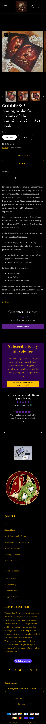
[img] (23, 402)
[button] (6, 6)
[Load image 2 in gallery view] (23, 96)
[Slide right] (43, 96)
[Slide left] (2, 96)
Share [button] (6, 301)
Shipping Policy (11, 596)
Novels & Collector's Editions (16, 542)
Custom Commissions (13, 560)
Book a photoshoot (12, 554)
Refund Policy (10, 578)
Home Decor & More (13, 548)
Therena (19, 723)
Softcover (9, 137)
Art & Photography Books (15, 536)
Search (7, 523)
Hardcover (25, 137)
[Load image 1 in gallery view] (11, 96)
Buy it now (23, 163)
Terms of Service (11, 590)
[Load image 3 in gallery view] (35, 96)
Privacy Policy (10, 584)
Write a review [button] (23, 326)
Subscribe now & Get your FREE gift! (23, 384)
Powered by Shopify (29, 723)
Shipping (5, 147)
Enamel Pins (9, 529)
